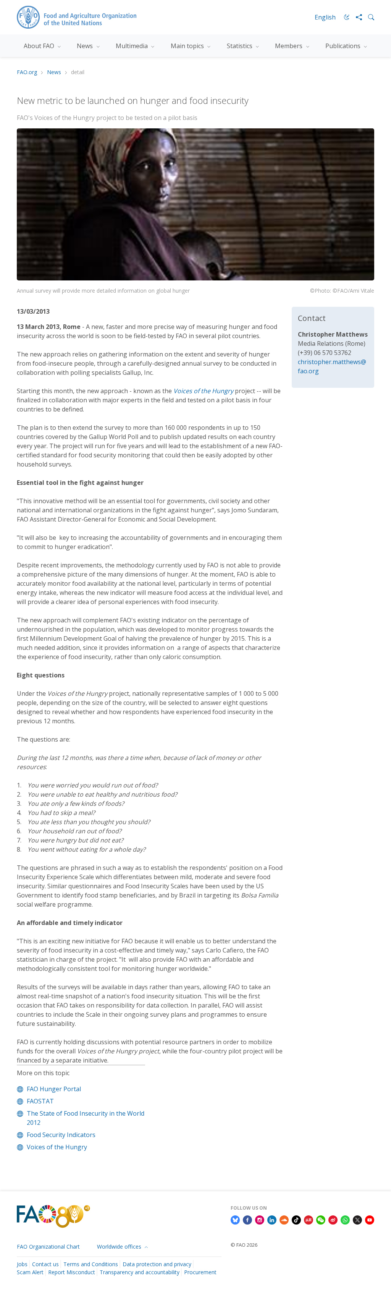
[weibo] (333, 1219)
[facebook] (247, 1219)
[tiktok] (296, 1219)
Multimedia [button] (132, 46)
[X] (357, 1219)
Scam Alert (30, 1272)
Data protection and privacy (157, 1264)
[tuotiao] (308, 1219)
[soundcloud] (284, 1219)
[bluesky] (235, 1219)
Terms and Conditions (90, 1264)
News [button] (85, 46)
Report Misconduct (71, 1272)
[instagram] (259, 1219)
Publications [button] (343, 46)
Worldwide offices (120, 1246)
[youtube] (369, 1219)
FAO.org (27, 72)
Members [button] (289, 46)
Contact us (45, 1264)
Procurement (200, 1272)
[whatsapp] (345, 1219)
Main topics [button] (188, 46)
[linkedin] (271, 1219)
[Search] (368, 17)
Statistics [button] (240, 46)
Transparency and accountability (139, 1272)
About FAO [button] (40, 46)
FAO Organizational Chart (48, 1246)
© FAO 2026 (244, 1244)
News (54, 72)
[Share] (356, 17)
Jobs (22, 1264)
